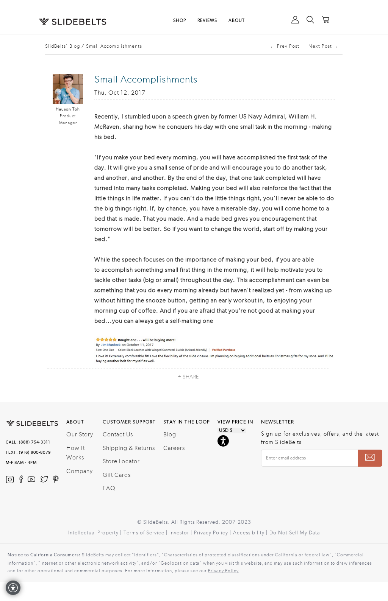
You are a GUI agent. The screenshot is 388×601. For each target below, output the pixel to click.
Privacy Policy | (213, 533)
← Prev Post (284, 46)
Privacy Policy (223, 570)
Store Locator (121, 461)
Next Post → (323, 46)
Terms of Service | (146, 533)
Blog (169, 434)
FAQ (109, 488)
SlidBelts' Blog (62, 46)
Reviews (207, 21)
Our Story (79, 434)
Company (79, 471)
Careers (174, 448)
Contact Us (118, 434)
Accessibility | (251, 533)
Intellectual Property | (96, 533)
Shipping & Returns (129, 448)
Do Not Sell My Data (294, 533)
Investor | (181, 533)
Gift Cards (117, 475)
